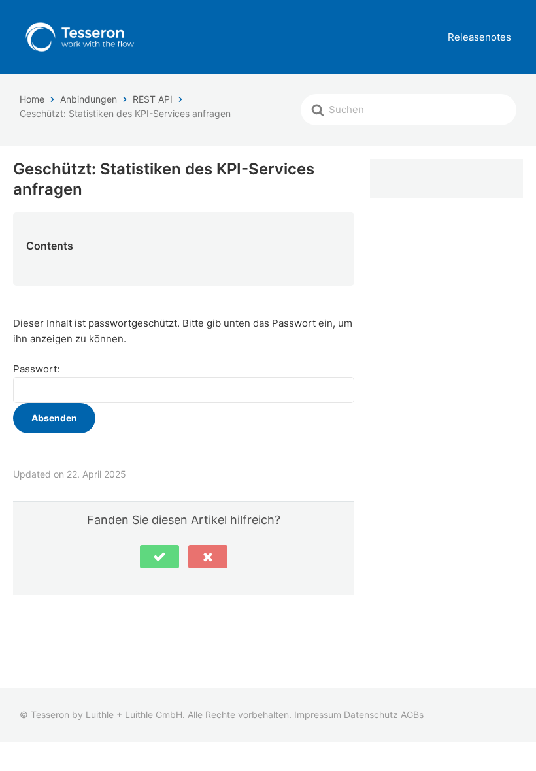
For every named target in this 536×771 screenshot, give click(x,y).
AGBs (412, 714)
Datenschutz (371, 714)
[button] (159, 556)
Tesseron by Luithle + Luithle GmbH (106, 714)
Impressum (317, 714)
